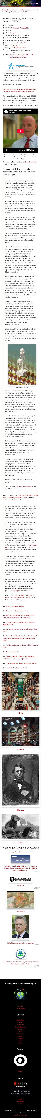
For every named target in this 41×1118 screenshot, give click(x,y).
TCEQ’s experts (15, 591)
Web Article (24, 43)
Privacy (20, 1006)
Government (20, 1034)
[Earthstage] (3, 3)
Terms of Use (20, 1008)
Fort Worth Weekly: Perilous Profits (16, 668)
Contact (20, 842)
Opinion (20, 1038)
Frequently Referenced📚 (21, 28)
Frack (9, 10)
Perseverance (20, 911)
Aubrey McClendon (20, 48)
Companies (28, 10)
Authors (20, 749)
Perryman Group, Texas (13, 652)
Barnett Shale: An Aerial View (15, 606)
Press (20, 1041)
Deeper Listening (20, 1027)
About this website (18, 10)
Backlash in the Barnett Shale (28, 162)
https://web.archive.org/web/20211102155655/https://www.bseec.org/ (21, 56)
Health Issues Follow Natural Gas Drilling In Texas (21, 663)
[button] (16, 3)
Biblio (20, 712)
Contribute (20, 1101)
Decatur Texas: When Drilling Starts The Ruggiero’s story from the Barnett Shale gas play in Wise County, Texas (20, 638)
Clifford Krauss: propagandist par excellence (20, 943)
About (20, 1099)
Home (4, 10)
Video (18, 43)
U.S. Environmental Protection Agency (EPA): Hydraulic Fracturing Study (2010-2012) (21, 963)
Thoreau (20, 809)
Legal (20, 1036)
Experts (20, 1029)
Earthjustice (20, 885)
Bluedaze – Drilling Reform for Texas (17, 611)
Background (20, 1020)
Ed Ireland (14, 45)
